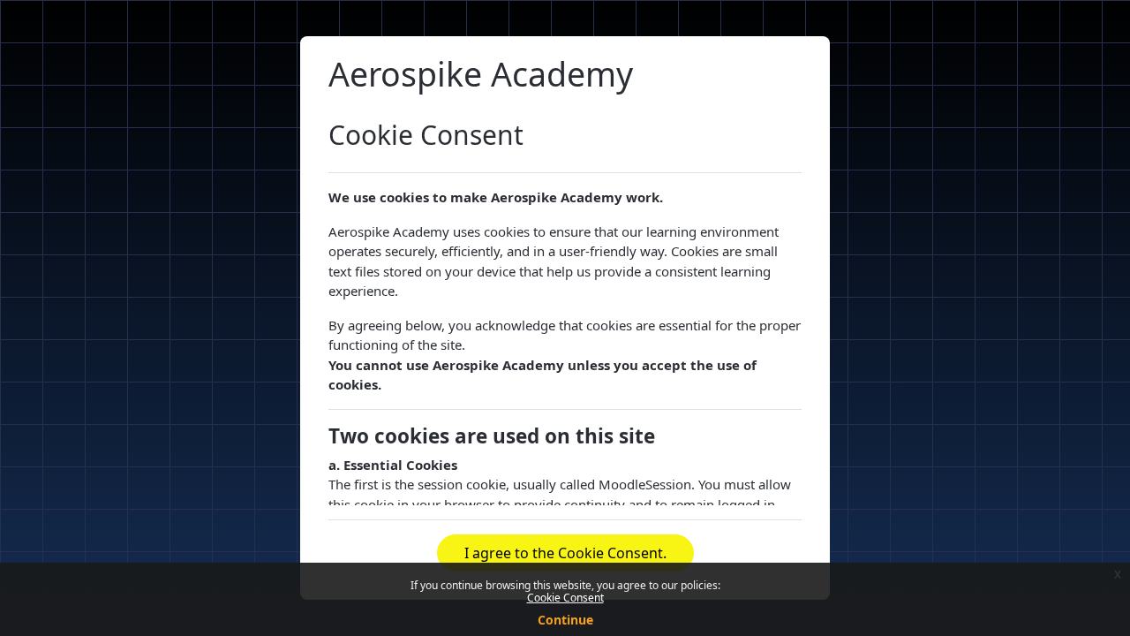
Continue (565, 619)
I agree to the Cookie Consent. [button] (565, 553)
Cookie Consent (565, 597)
